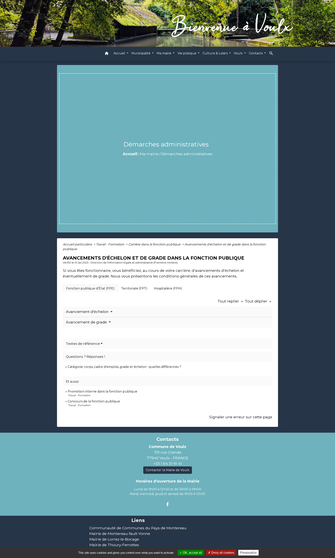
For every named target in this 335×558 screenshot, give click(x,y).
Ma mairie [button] (164, 53)
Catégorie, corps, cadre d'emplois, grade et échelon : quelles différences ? (124, 367)
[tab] (90, 288)
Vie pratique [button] (187, 53)
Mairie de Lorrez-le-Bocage (114, 539)
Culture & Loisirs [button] (215, 53)
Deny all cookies (222, 552)
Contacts (167, 439)
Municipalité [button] (141, 53)
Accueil (130, 154)
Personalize (248, 552)
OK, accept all (192, 552)
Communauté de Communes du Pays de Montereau (137, 528)
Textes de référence (83, 344)
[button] (106, 53)
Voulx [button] (238, 53)
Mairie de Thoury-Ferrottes (114, 544)
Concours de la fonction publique (94, 401)
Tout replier (231, 301)
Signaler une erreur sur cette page (240, 417)
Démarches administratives (186, 154)
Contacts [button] (256, 53)
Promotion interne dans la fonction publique (102, 391)
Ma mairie (149, 154)
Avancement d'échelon (88, 311)
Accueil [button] (120, 53)
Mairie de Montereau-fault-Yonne (119, 533)
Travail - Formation (110, 244)
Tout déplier (258, 301)
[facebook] (167, 504)
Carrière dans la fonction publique (154, 244)
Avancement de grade (87, 322)
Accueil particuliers (78, 244)
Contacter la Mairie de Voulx (167, 470)
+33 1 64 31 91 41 (167, 463)
